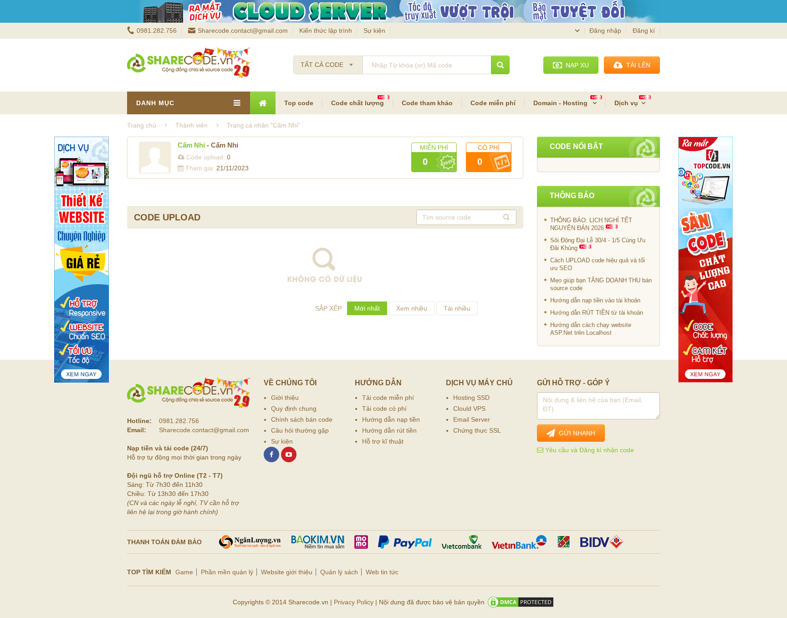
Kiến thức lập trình (325, 30)
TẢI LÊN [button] (636, 65)
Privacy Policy (353, 602)
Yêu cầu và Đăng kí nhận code (588, 450)
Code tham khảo (427, 103)
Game (184, 572)
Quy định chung (294, 408)
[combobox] (328, 62)
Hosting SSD (471, 397)
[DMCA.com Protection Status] (520, 602)
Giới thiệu (285, 397)
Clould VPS (469, 408)
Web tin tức (382, 572)
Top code (298, 103)
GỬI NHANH (575, 433)
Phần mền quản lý (227, 572)
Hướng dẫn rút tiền (389, 430)
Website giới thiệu (286, 572)
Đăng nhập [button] (605, 30)
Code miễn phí (493, 103)
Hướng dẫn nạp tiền (391, 419)
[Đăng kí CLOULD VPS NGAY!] (393, 11)
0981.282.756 (157, 30)
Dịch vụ (626, 103)
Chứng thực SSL (477, 430)
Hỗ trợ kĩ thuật (383, 441)
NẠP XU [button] (575, 65)
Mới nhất (367, 308)
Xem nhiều (411, 308)
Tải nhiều (457, 308)
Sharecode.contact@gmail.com (243, 30)
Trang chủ (141, 125)
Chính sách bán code (301, 419)
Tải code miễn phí (388, 397)
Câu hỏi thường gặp (300, 430)
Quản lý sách (339, 572)
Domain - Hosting (561, 103)
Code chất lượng (357, 103)
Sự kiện (374, 30)
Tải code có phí (384, 408)
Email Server (471, 419)
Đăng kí (644, 30)
